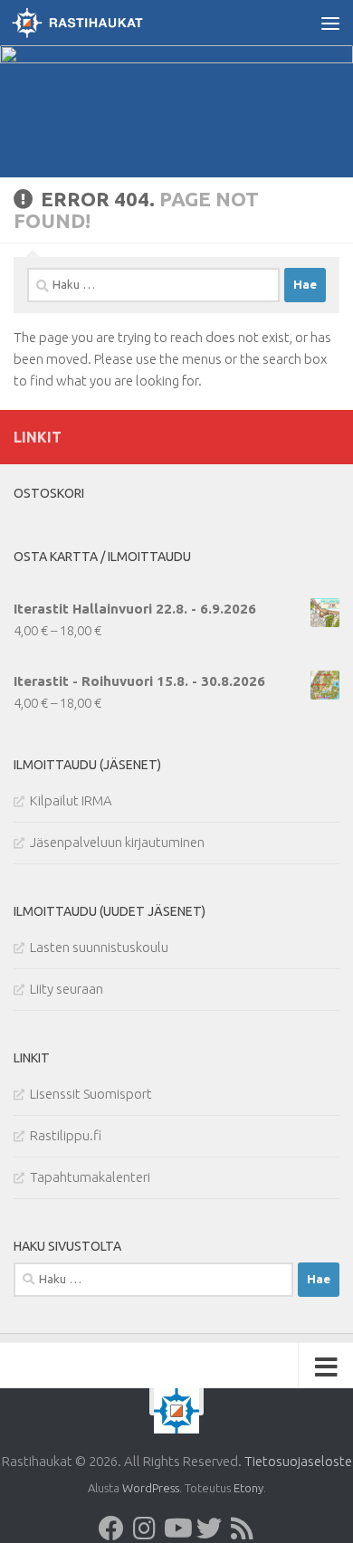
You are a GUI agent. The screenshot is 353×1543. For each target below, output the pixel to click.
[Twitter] (209, 1528)
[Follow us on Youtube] (176, 1528)
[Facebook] (111, 1528)
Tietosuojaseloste (298, 1461)
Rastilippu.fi (65, 1135)
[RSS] (241, 1528)
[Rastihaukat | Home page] (99, 22)
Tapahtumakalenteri (90, 1177)
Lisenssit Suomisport (91, 1093)
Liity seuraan (66, 988)
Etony (248, 1487)
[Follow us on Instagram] (144, 1528)
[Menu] (330, 22)
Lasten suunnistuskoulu (99, 947)
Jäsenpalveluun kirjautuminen (117, 842)
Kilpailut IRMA (71, 800)
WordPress (150, 1487)
